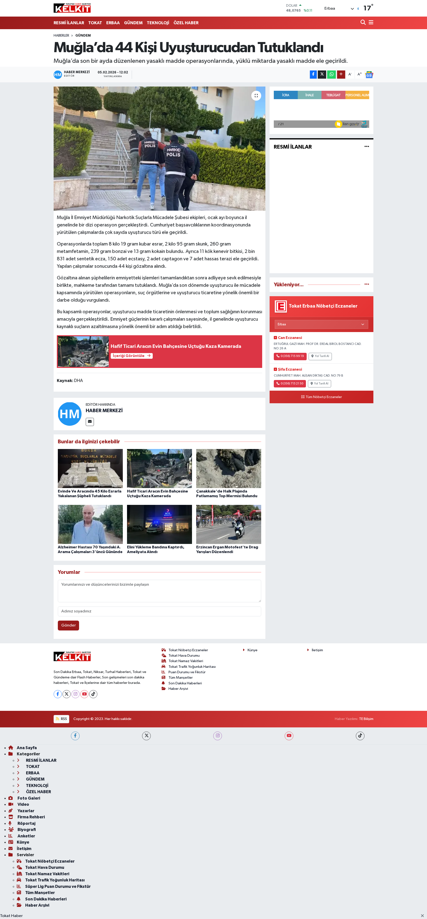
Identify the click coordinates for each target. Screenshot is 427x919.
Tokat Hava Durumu (184, 655)
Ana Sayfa (27, 748)
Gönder (68, 625)
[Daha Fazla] (341, 74)
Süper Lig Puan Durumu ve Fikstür (58, 886)
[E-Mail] (90, 422)
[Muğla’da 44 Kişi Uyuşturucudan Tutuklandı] (159, 149)
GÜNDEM (133, 23)
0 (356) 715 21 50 (292, 383)
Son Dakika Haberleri (185, 683)
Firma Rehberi (31, 817)
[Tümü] (366, 285)
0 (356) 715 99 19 (292, 356)
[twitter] (146, 736)
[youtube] (289, 736)
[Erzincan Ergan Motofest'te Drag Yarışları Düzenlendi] (228, 524)
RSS (63, 719)
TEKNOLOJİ (158, 23)
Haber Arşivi (178, 689)
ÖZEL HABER (185, 23)
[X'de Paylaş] (322, 74)
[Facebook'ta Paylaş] (313, 74)
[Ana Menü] (370, 23)
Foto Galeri (28, 798)
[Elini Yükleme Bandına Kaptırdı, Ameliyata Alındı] (159, 524)
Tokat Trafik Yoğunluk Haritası (192, 667)
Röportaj (26, 823)
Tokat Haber (11, 916)
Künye (252, 650)
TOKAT (95, 23)
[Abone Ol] (369, 74)
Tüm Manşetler (181, 677)
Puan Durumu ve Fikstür (187, 672)
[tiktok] (360, 736)
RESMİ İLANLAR (69, 23)
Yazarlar (25, 811)
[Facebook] (58, 694)
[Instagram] (75, 694)
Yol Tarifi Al (322, 356)
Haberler (61, 35)
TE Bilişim (366, 719)
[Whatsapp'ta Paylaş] (331, 74)
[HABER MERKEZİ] (70, 414)
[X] (67, 694)
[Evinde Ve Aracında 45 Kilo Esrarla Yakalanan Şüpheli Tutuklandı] (90, 468)
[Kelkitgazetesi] (72, 8)
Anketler (26, 836)
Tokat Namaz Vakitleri (186, 661)
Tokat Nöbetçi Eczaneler (188, 650)
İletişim (317, 650)
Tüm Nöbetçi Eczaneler (324, 397)
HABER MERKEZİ (104, 410)
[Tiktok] (93, 694)
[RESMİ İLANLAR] (366, 147)
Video (23, 804)
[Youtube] (84, 694)
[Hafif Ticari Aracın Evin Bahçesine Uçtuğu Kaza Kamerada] (159, 468)
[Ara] (364, 23)
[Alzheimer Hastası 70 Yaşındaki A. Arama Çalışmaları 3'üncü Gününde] (90, 524)
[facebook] (75, 736)
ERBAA (113, 23)
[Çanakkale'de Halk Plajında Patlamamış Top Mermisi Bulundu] (228, 468)
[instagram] (217, 736)
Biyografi (26, 830)
